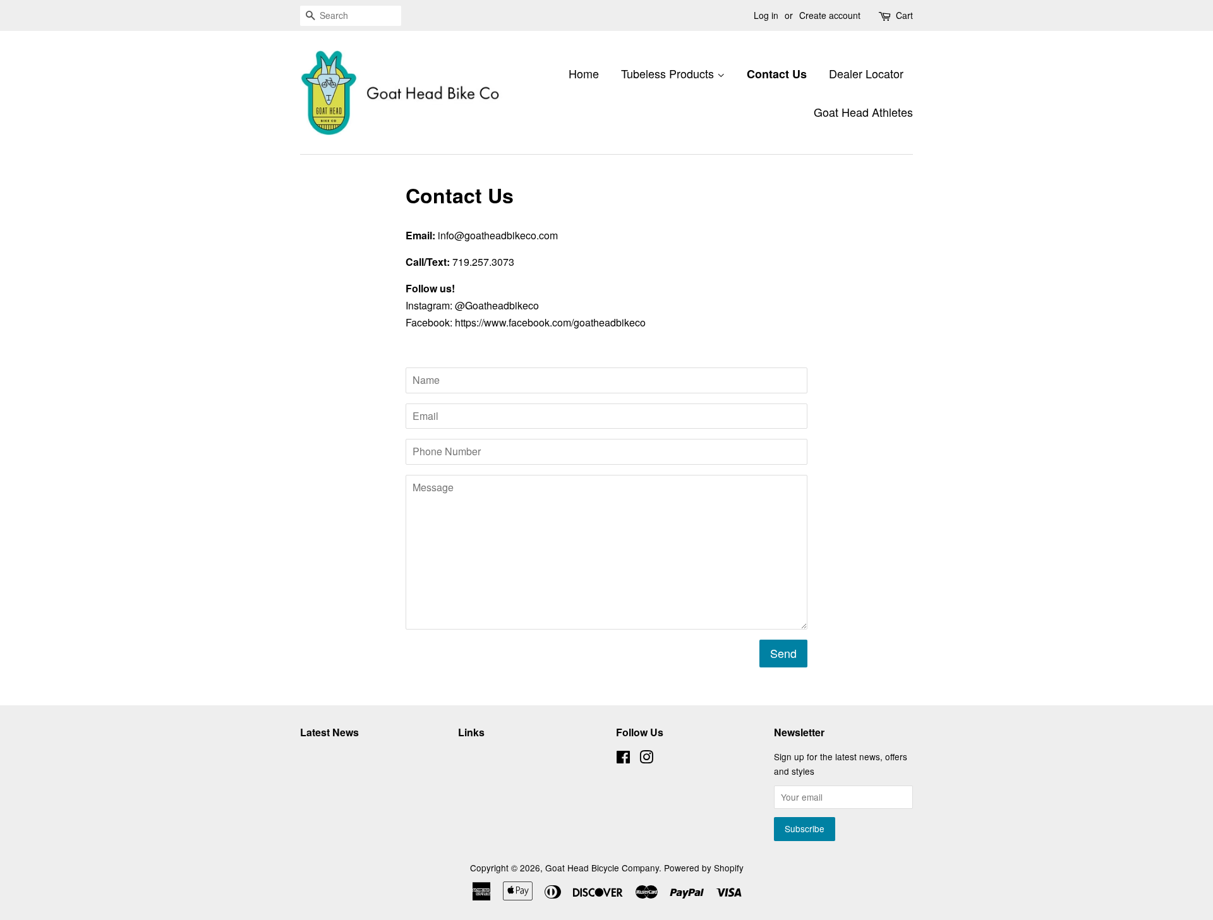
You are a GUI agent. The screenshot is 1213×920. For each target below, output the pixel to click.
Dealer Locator (866, 73)
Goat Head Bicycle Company (602, 867)
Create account (829, 15)
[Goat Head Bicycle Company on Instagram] (646, 759)
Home (584, 73)
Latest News (329, 732)
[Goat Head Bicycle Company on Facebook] (623, 759)
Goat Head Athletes (863, 112)
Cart (904, 15)
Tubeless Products (669, 73)
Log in (766, 15)
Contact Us (777, 74)
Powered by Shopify (704, 867)
